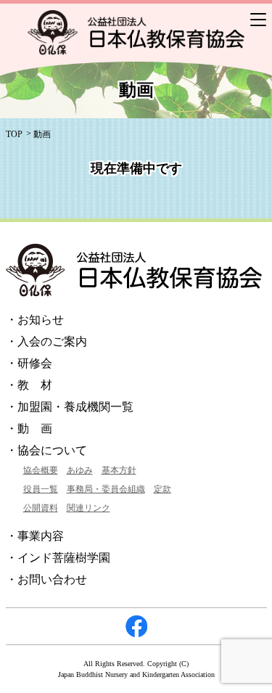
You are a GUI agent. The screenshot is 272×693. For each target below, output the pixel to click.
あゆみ (80, 470)
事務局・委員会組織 (106, 489)
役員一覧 (40, 489)
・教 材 (29, 385)
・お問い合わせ (46, 579)
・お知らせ (35, 319)
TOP (14, 134)
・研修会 (29, 363)
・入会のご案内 (46, 341)
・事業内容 (35, 536)
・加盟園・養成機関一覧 (69, 407)
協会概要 (40, 470)
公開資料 (40, 508)
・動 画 (29, 428)
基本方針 (119, 470)
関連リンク (88, 508)
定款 (162, 489)
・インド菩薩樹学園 (58, 557)
